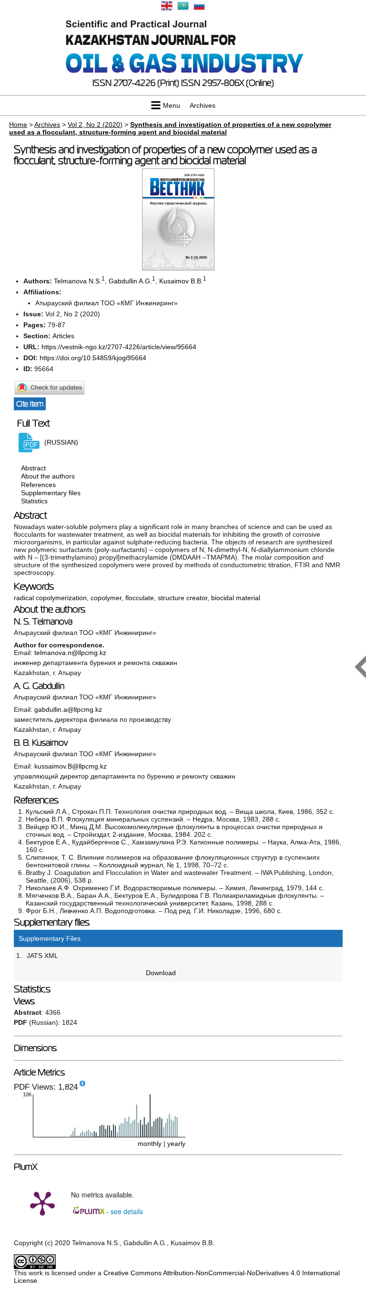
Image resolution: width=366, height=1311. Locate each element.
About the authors (48, 476)
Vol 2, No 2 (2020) (95, 124)
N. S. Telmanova (43, 621)
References (38, 485)
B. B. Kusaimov (41, 743)
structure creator (182, 598)
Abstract (33, 468)
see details (127, 1211)
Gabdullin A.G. (130, 281)
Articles (63, 336)
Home (18, 124)
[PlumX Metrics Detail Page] (42, 1202)
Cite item (29, 404)
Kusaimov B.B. (181, 281)
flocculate (139, 598)
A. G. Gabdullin (39, 686)
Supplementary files (51, 493)
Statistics (34, 501)
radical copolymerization (50, 598)
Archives (202, 105)
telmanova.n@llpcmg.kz (70, 652)
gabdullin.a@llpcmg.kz (68, 709)
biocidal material (235, 598)
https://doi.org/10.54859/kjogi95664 (93, 358)
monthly (150, 1143)
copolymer (106, 598)
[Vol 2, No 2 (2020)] (178, 268)
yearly (176, 1143)
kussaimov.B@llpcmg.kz (70, 766)
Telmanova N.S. (78, 281)
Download (161, 973)
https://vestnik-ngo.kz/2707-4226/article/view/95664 (118, 347)
